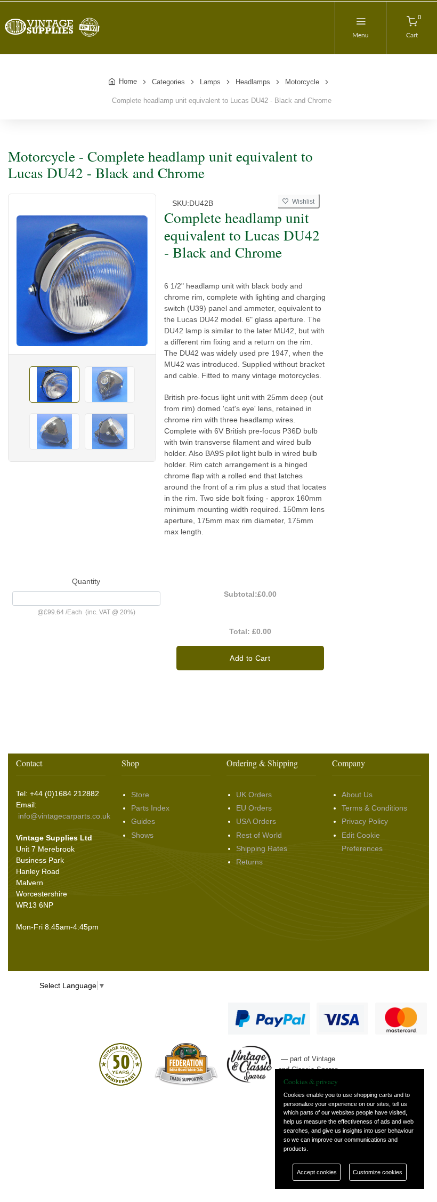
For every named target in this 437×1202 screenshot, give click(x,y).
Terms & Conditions (374, 808)
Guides (143, 821)
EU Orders (254, 808)
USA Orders (256, 821)
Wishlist (301, 201)
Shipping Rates (261, 848)
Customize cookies (377, 1172)
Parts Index (150, 808)
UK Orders (254, 794)
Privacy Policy (365, 821)
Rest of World (259, 835)
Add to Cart (250, 658)
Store (140, 794)
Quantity (86, 581)
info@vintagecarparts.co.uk (64, 816)
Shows (142, 835)
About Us (357, 794)
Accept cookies (317, 1172)
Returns (249, 862)
